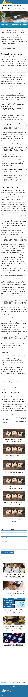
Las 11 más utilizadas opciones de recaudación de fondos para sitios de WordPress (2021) (21, 420)
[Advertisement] (14, 664)
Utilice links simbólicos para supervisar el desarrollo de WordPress (7, 420)
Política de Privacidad (6, 694)
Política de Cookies (16, 694)
